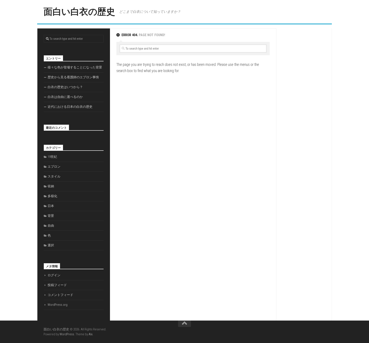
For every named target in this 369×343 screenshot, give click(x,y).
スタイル (54, 176)
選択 (51, 245)
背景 (51, 216)
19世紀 (52, 157)
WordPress (67, 334)
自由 (51, 226)
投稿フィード (57, 285)
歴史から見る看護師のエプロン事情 (73, 77)
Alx (90, 334)
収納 (51, 186)
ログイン (54, 275)
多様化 (52, 196)
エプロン (54, 167)
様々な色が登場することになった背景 (75, 67)
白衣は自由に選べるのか (65, 97)
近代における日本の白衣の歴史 (70, 107)
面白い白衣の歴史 (79, 11)
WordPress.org (57, 305)
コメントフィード (60, 295)
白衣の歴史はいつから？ (65, 87)
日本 (51, 206)
